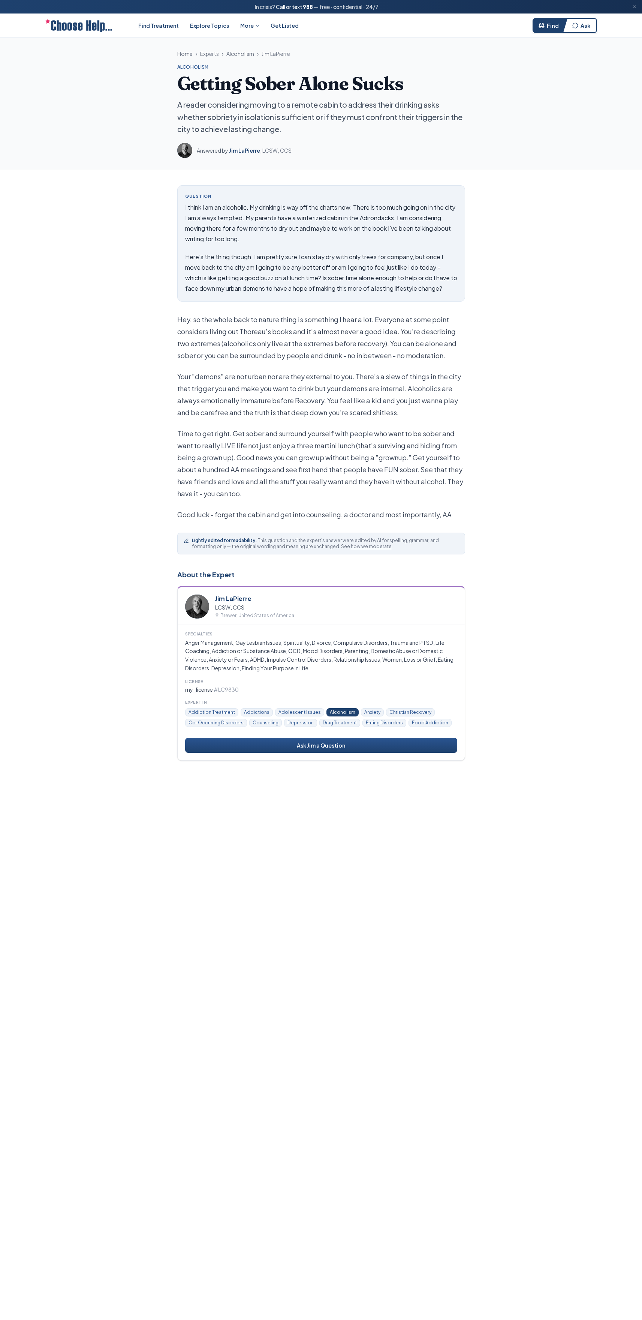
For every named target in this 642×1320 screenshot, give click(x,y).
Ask (585, 25)
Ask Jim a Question (321, 745)
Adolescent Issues (299, 712)
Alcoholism (240, 53)
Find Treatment (158, 25)
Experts (209, 53)
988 (308, 6)
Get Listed (285, 25)
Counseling (265, 722)
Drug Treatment (340, 722)
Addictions (256, 712)
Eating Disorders (384, 722)
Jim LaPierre (276, 53)
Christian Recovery (410, 712)
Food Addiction (430, 722)
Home (185, 53)
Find (553, 25)
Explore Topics (209, 25)
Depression (300, 722)
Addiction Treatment (212, 712)
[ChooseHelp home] (78, 25)
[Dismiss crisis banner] (634, 7)
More (247, 25)
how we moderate (371, 546)
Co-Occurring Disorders (216, 722)
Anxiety (372, 712)
